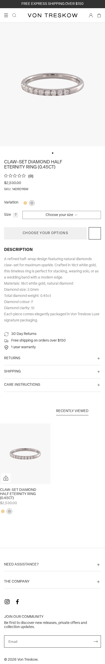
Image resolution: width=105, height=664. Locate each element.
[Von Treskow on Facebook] (17, 602)
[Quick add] (5, 478)
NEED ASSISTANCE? (21, 564)
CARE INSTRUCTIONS (22, 385)
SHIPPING (12, 371)
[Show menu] (6, 15)
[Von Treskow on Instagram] (7, 602)
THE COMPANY (17, 582)
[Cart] (99, 15)
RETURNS (12, 358)
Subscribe (96, 641)
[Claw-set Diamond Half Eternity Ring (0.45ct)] (25, 454)
